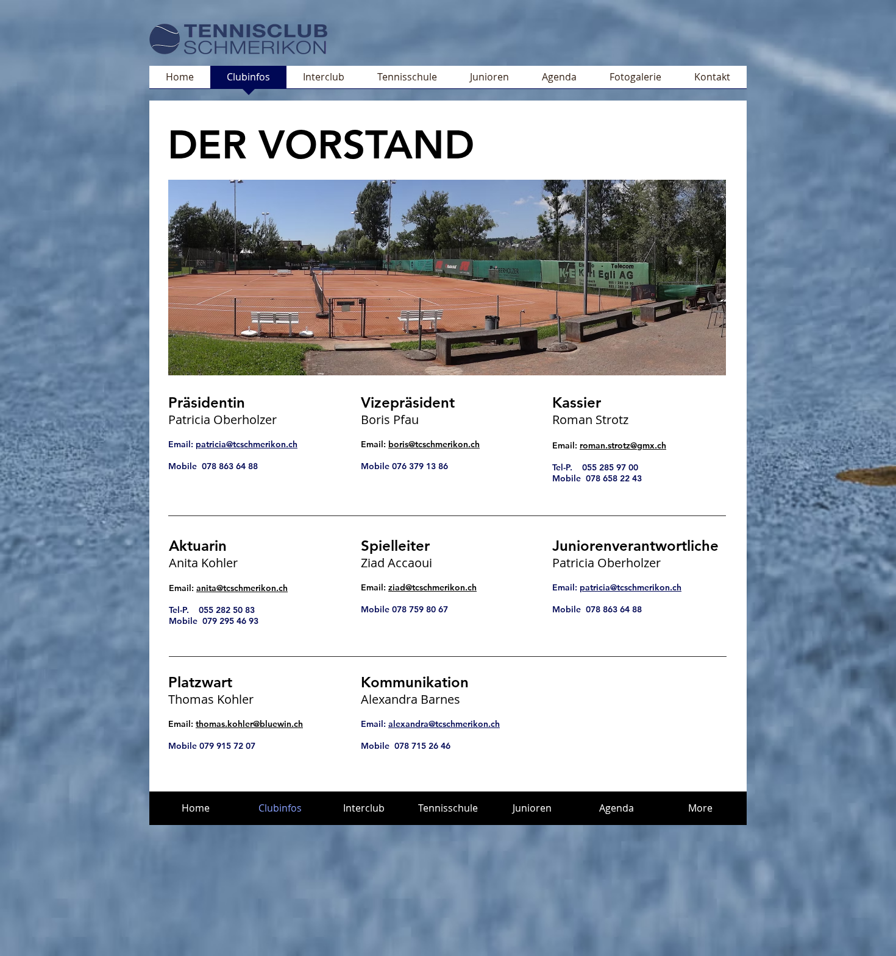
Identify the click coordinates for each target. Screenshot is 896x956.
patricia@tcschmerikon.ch (246, 444)
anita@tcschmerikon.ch (242, 587)
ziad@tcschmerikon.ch (432, 587)
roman (592, 445)
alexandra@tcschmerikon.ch (444, 723)
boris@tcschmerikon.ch (434, 444)
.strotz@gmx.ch (635, 445)
